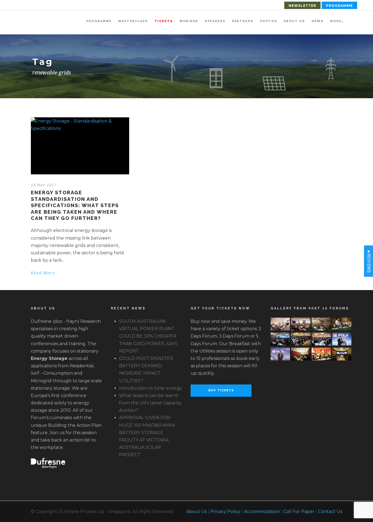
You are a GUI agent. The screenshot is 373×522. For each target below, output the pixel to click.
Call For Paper (299, 511)
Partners (242, 21)
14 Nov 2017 (44, 185)
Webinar (188, 21)
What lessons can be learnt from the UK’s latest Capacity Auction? (150, 403)
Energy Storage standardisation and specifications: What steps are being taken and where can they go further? (75, 205)
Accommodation (262, 511)
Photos (268, 21)
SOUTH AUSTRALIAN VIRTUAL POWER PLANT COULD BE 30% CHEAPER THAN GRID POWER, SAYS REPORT (148, 336)
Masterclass (133, 21)
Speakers (215, 21)
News (318, 21)
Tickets (164, 21)
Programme (339, 6)
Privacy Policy (225, 511)
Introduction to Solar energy (150, 388)
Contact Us (330, 511)
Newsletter (302, 6)
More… (337, 21)
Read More (43, 273)
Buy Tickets (221, 390)
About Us (294, 21)
